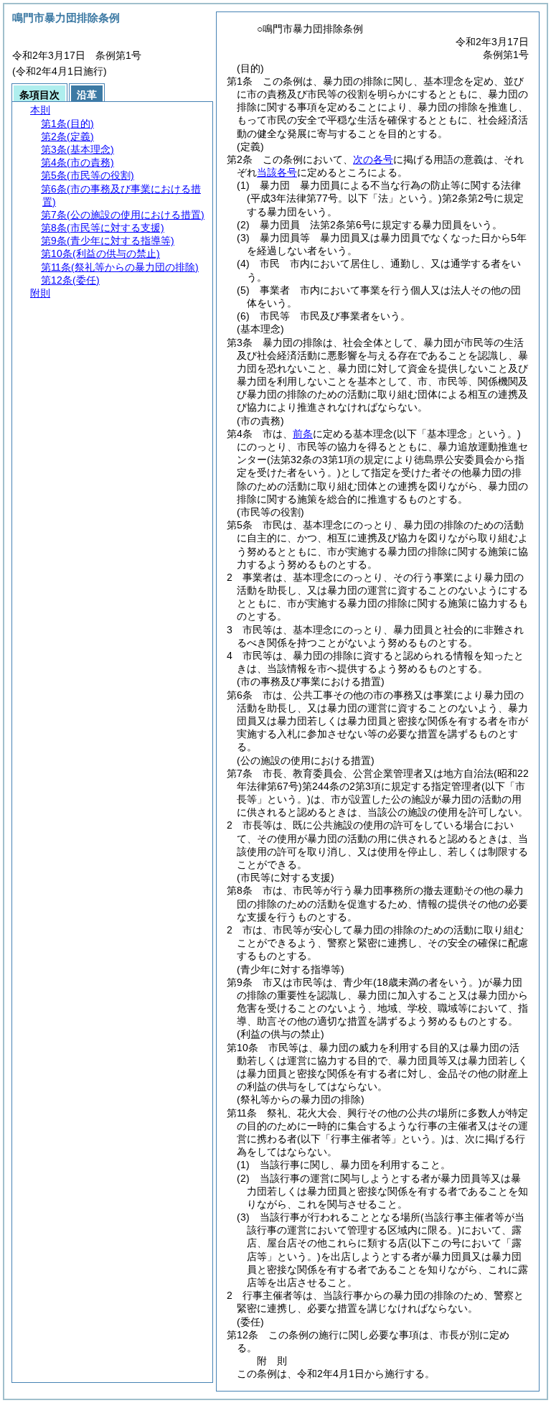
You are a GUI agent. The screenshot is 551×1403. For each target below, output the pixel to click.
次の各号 (373, 159)
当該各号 (277, 172)
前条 (303, 433)
